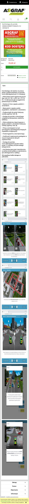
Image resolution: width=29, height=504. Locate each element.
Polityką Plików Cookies (5, 500)
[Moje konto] (18, 19)
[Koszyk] (25, 19)
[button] (3, 19)
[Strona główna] (14, 11)
